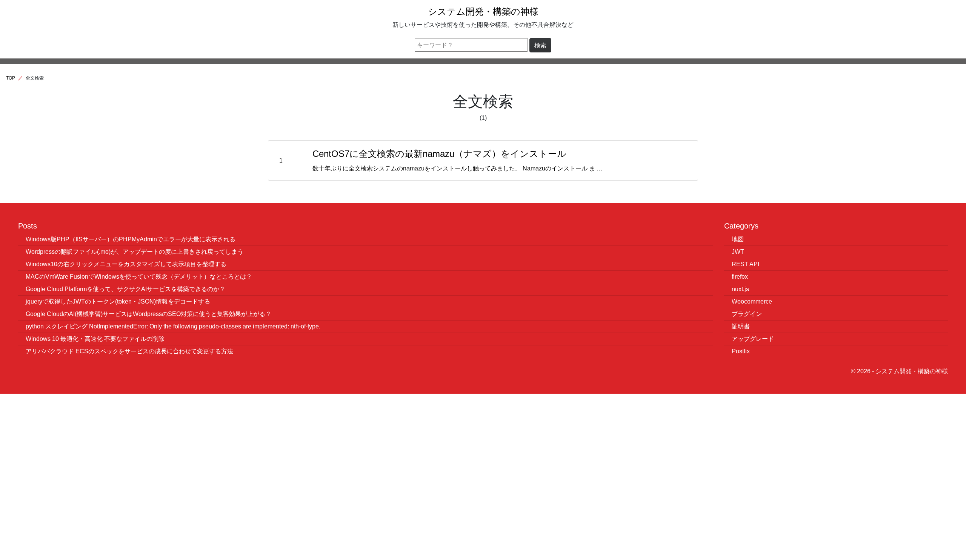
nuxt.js (740, 289)
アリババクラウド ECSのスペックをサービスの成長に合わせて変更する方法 (129, 351)
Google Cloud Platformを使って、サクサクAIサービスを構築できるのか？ (125, 289)
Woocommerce (752, 301)
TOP (10, 77)
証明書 (741, 326)
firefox (740, 276)
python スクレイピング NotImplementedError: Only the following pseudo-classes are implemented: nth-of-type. (173, 326)
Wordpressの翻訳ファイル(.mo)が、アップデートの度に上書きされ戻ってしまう (134, 251)
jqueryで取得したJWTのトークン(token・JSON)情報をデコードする (118, 301)
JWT (738, 251)
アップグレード (753, 339)
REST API (745, 264)
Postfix (741, 351)
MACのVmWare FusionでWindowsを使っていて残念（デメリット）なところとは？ (139, 276)
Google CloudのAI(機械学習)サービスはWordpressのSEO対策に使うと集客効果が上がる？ (148, 314)
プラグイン (747, 314)
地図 (738, 239)
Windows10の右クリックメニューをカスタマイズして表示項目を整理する (126, 264)
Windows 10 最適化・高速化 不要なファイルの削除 (95, 339)
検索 (540, 45)
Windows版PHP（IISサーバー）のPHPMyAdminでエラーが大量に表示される (130, 239)
